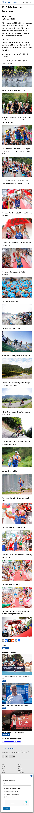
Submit (6, 808)
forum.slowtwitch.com (11, 742)
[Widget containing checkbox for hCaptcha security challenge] (17, 803)
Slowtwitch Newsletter (11, 791)
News (3, 764)
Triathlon (4, 766)
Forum (19, 764)
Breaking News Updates (12, 794)
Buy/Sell (20, 768)
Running (3, 772)
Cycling (3, 768)
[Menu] (30, 2)
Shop (19, 766)
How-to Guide (21, 772)
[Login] (26, 2)
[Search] (23, 2)
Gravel (3, 770)
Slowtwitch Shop (10, 797)
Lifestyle (5, 648)
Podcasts (20, 770)
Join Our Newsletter (9, 780)
